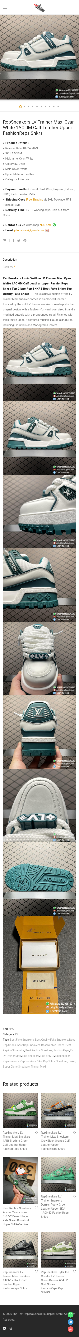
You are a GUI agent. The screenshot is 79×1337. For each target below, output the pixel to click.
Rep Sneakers (30, 1055)
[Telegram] (4, 1328)
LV (16, 1034)
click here (46, 225)
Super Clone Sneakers (16, 1066)
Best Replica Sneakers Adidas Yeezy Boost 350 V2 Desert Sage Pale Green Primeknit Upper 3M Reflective (17, 1216)
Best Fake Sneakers (22, 1039)
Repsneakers (11, 1061)
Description (10, 259)
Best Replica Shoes (52, 1045)
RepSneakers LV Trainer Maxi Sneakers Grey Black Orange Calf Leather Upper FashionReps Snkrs (55, 1141)
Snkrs (72, 1061)
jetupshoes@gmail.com (29, 230)
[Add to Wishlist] (6, 240)
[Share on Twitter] (19, 241)
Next (75, 57)
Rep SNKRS (47, 1055)
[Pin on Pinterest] (25, 241)
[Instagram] (11, 1328)
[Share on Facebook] (13, 241)
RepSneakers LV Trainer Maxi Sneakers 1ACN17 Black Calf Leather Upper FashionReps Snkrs (16, 1280)
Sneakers (61, 1061)
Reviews (9, 266)
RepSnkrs (49, 1061)
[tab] (39, 259)
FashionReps (61, 1050)
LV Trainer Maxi (12, 1055)
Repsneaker (62, 1055)
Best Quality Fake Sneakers (51, 1039)
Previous (3, 57)
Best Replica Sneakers (39, 1050)
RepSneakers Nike (31, 1061)
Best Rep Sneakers (28, 1045)
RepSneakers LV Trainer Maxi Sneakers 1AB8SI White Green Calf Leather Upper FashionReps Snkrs (16, 1141)
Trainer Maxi (38, 1066)
